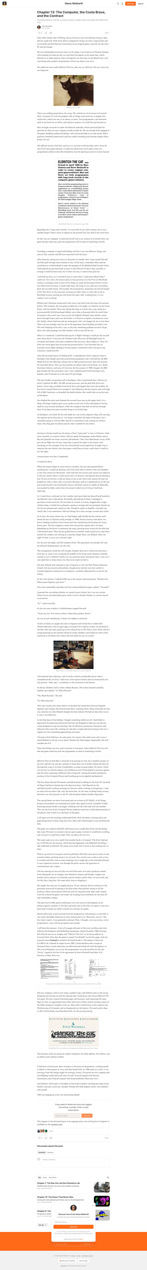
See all (41, 1225)
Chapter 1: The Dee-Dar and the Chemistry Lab (58, 1183)
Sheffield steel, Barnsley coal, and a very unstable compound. (58, 1186)
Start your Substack (68, 1261)
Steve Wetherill (47, 26)
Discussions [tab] (52, 1177)
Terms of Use (83, 1231)
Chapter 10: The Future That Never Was (55, 1197)
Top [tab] (39, 1177)
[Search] (118, 4)
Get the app (83, 1261)
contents (54, 1124)
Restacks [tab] (50, 1152)
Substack (64, 1266)
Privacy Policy (89, 1233)
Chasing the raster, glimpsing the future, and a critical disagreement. (60, 1200)
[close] (92, 1205)
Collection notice (87, 1256)
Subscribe (130, 4)
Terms (78, 1256)
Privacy (73, 1256)
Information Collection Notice (73, 1233)
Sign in (140, 4)
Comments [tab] (41, 1152)
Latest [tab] (45, 1177)
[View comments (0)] (46, 33)
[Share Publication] (122, 4)
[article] (73, 1187)
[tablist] (45, 1152)
